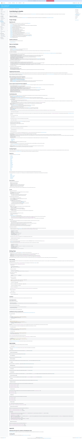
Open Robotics (41, 437)
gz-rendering (11, 164)
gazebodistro (11, 178)
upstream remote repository (26, 98)
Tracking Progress (77, 15)
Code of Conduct (76, 10)
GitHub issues (19, 84)
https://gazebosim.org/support (50, 17)
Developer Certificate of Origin (13, 215)
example (31, 350)
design (11, 169)
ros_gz (11, 170)
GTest (15, 252)
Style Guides (76, 17)
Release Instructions (3, 25)
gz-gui (11, 159)
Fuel (1, 30)
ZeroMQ (28, 35)
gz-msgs (11, 30)
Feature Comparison (2, 35)
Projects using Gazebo (3, 31)
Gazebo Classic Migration (3, 36)
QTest (21, 252)
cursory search (14, 80)
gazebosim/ (29, 23)
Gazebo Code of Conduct (24, 17)
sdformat (11, 37)
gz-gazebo (11, 158)
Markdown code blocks (38, 87)
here (15, 309)
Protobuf (31, 35)
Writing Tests (76, 16)
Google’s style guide (16, 347)
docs (10, 168)
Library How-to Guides (3, 18)
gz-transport (11, 35)
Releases (1, 28)
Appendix (76, 18)
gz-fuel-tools (11, 26)
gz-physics (11, 31)
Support (1, 32)
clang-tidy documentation (43, 132)
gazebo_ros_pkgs (12, 176)
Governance (2, 29)
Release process (2, 24)
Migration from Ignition (3, 34)
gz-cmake (11, 24)
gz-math (11, 29)
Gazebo (17, 154)
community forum (14, 81)
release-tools (11, 177)
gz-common (11, 25)
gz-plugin (11, 32)
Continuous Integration (3, 23)
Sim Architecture (2, 17)
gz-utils (11, 36)
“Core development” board (18, 151)
